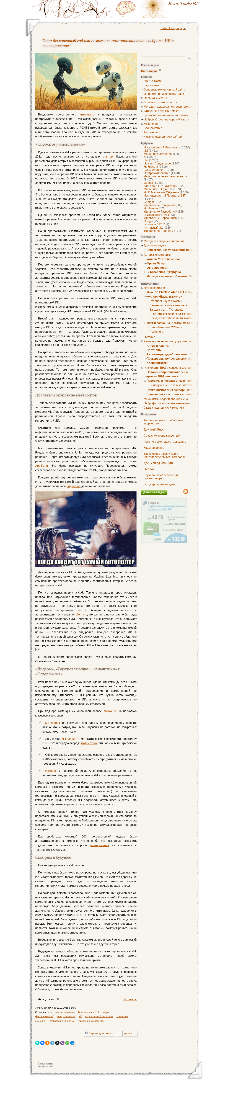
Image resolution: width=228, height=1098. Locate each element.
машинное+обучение (158, 189)
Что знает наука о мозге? (165, 301)
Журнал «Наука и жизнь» (164, 296)
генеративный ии (66, 1016)
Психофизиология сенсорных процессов (176, 389)
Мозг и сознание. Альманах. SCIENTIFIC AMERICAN (183, 322)
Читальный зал (154, 227)
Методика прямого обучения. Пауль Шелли (177, 276)
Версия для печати (101, 1033)
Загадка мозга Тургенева (166, 309)
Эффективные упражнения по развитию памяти (181, 249)
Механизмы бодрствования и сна (166, 399)
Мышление (151, 123)
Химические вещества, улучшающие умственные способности (185, 341)
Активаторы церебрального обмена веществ (179, 354)
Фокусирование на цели (159, 484)
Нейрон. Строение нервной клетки (166, 119)
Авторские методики (157, 254)
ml (51, 1012)
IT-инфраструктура (156, 214)
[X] (57, 1043)
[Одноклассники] (47, 1043)
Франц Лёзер (156, 263)
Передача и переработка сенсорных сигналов (180, 380)
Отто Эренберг (157, 267)
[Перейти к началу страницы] (39, 1062)
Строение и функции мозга (161, 110)
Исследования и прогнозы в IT (165, 195)
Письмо (149, 469)
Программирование (157, 173)
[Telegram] (52, 1043)
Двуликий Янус (154, 429)
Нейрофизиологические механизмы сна (170, 403)
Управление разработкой (160, 211)
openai (148, 182)
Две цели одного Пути (158, 463)
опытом (108, 156)
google (148, 221)
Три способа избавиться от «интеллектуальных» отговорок (164, 455)
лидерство (74, 486)
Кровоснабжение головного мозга (166, 115)
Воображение (153, 128)
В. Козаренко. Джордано (164, 272)
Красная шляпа (154, 447)
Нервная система (155, 98)
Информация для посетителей (164, 93)
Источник (130, 999)
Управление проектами (159, 230)
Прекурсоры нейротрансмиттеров (171, 358)
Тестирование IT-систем (61, 1021)
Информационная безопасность (165, 176)
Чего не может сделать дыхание (165, 441)
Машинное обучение (158, 153)
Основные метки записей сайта (164, 89)
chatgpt (149, 201)
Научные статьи (154, 287)
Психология (157, 331)
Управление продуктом (159, 205)
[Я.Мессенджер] (37, 1043)
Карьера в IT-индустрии (160, 185)
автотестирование (65, 1012)
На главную (149, 71)
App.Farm (41, 465)
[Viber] (62, 1043)
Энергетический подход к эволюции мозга (177, 313)
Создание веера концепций (162, 435)
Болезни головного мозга (160, 102)
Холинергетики (157, 362)
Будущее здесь (154, 169)
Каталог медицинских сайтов (163, 136)
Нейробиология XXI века (165, 327)
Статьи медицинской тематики (164, 407)
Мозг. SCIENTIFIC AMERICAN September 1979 (178, 292)
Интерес (50, 770)
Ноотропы (154, 350)
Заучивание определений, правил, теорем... (161, 477)
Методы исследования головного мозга (170, 106)
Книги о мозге (153, 81)
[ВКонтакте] (42, 1043)
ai (145, 157)
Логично (81, 614)
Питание (149, 337)
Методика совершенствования (164, 241)
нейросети (151, 166)
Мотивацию (53, 722)
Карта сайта (152, 85)
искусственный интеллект (161, 147)
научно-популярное (157, 163)
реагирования (99, 845)
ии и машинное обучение (161, 192)
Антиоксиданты (158, 345)
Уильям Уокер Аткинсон (164, 259)
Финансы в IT (153, 224)
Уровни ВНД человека (162, 376)
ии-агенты (151, 208)
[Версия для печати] (86, 1033)
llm (146, 160)
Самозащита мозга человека (168, 305)
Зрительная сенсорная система (169, 394)
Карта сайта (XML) (46, 1066)
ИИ (146, 150)
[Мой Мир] (72, 1043)
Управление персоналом (160, 218)
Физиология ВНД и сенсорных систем (169, 367)
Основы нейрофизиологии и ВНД (171, 372)
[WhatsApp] (67, 1043)
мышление (69, 738)
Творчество (151, 132)
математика (89, 743)
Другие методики (155, 245)
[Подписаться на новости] (185, 492)
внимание (110, 711)
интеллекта (87, 114)
